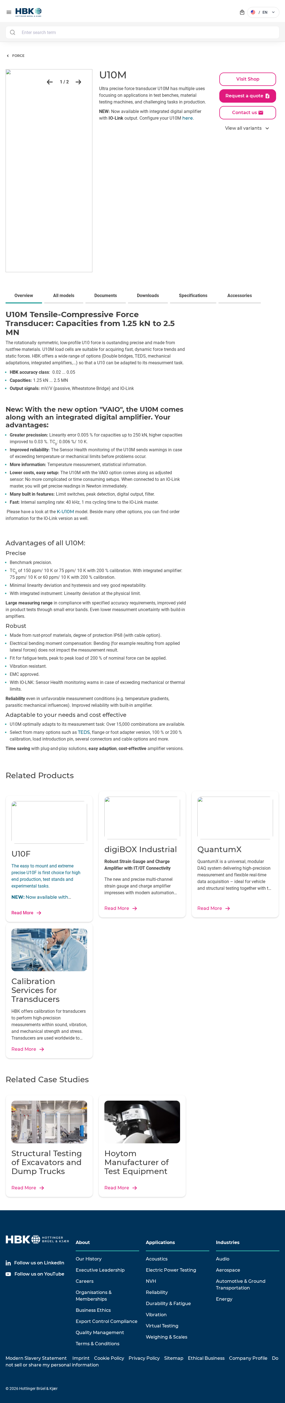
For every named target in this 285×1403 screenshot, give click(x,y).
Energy (224, 1299)
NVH (151, 1281)
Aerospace (228, 1270)
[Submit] (12, 32)
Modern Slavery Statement (36, 1358)
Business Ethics (93, 1310)
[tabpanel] (142, 533)
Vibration (156, 1314)
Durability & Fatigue (168, 1303)
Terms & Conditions (97, 1343)
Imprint (81, 1358)
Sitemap (173, 1358)
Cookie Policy (109, 1358)
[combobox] (142, 32)
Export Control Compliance (106, 1321)
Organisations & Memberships (94, 1296)
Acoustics (157, 1259)
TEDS (84, 732)
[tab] (25, 296)
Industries (228, 1242)
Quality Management (100, 1332)
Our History (89, 1259)
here (187, 118)
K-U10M (65, 511)
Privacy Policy (144, 1358)
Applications (160, 1242)
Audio (222, 1259)
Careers (85, 1281)
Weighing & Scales (166, 1337)
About (83, 1242)
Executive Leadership (100, 1270)
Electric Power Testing (171, 1270)
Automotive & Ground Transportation (241, 1285)
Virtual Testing (162, 1326)
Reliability (157, 1292)
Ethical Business (206, 1358)
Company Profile (248, 1358)
